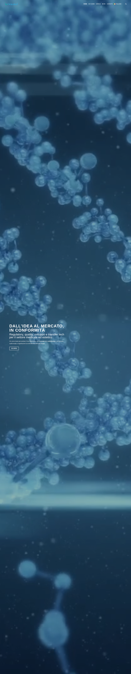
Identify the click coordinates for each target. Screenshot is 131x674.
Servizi (98, 4)
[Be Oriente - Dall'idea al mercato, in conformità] (13, 4)
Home (85, 4)
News (104, 4)
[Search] (126, 4)
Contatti (110, 4)
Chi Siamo (91, 4)
